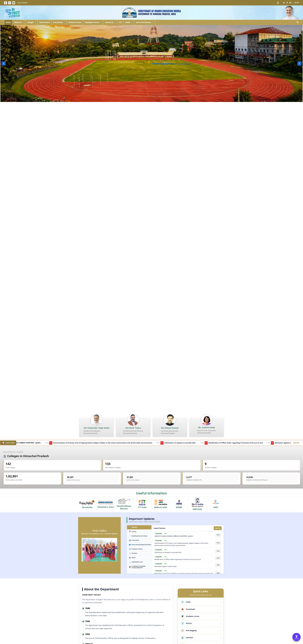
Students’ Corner (74, 22)
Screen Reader (22, 3)
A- (284, 3)
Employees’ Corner (92, 22)
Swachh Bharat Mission (124, 507)
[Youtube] (13, 2)
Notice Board (44, 22)
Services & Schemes (143, 22)
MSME (179, 507)
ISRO (215, 507)
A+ (290, 3)
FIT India (142, 507)
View (218, 535)
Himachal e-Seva (105, 507)
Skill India (197, 509)
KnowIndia (87, 507)
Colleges (30, 22)
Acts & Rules (58, 22)
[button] (22, 22)
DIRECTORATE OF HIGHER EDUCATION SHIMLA (159, 11)
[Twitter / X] (9, 2)
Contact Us (109, 22)
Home (8, 22)
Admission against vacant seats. (219, 443)
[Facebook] (5, 2)
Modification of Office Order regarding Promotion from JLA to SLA (166, 443)
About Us (17, 22)
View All (217, 528)
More (151, 99)
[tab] (139, 527)
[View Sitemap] (278, 2)
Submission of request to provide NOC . (111, 443)
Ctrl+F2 (296, 639)
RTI (120, 22)
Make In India (160, 507)
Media (127, 22)
